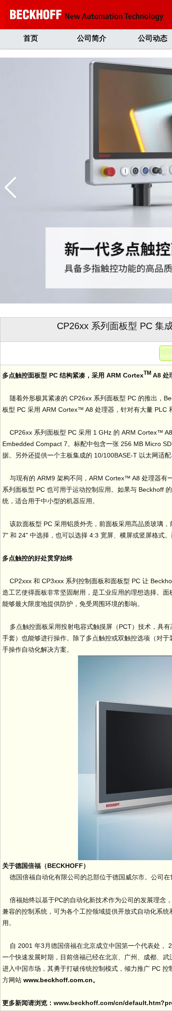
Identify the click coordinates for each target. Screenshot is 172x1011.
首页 (30, 38)
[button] (10, 187)
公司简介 (91, 38)
